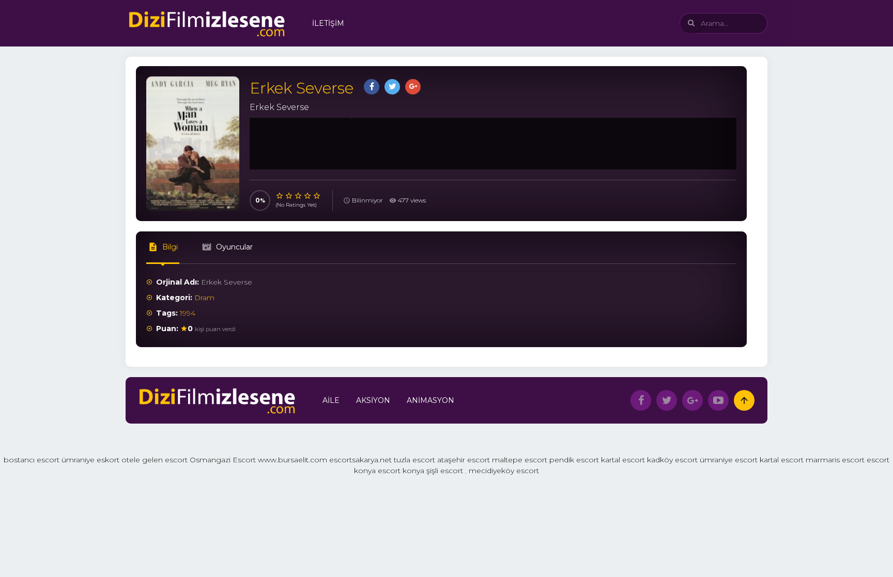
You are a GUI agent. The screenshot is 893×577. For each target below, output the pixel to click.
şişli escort (444, 470)
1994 (187, 313)
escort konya (401, 470)
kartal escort (623, 459)
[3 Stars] (298, 196)
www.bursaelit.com (292, 459)
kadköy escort (672, 459)
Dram (204, 297)
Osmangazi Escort (223, 459)
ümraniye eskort (90, 459)
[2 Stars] (289, 196)
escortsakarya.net (360, 459)
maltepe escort (519, 459)
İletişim (328, 23)
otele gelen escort (154, 459)
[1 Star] (280, 196)
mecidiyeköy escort (504, 470)
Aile (331, 400)
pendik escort (574, 459)
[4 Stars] (308, 196)
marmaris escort (835, 459)
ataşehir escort (463, 459)
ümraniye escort (729, 459)
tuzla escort (414, 459)
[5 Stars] (317, 196)
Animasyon (430, 400)
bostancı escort (31, 459)
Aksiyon (373, 400)
